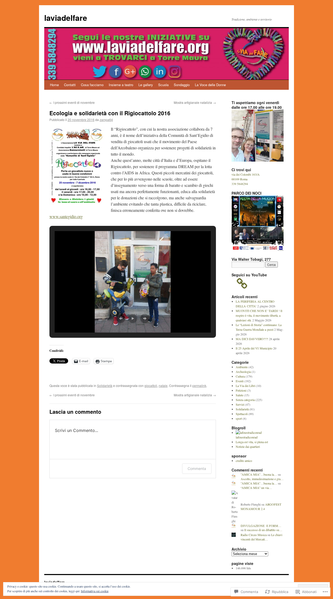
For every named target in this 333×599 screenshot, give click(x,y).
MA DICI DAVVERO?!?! (252, 339)
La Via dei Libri (245, 386)
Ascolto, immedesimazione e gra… (262, 479)
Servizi (240, 404)
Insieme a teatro (121, 84)
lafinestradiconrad (247, 437)
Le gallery (145, 84)
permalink (199, 385)
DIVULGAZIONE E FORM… (261, 526)
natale (163, 385)
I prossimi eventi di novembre (72, 102)
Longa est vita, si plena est (252, 442)
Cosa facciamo (92, 84)
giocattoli (150, 385)
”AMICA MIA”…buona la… (259, 474)
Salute (239, 395)
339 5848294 (240, 184)
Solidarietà (104, 385)
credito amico (244, 460)
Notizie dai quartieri (248, 446)
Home (54, 84)
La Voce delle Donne (210, 84)
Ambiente (242, 367)
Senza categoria (245, 400)
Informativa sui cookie (94, 591)
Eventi (240, 381)
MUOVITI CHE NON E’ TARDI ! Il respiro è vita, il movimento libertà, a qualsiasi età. (259, 315)
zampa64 (106, 119)
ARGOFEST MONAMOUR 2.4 (261, 506)
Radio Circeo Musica (254, 535)
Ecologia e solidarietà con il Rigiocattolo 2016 (109, 113)
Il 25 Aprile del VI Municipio (254, 348)
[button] (120, 318)
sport (239, 418)
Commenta (197, 468)
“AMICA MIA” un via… (256, 488)
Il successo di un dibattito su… (263, 530)
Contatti (70, 84)
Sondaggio (182, 84)
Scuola (163, 84)
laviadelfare (65, 17)
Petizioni (241, 390)
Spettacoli (242, 414)
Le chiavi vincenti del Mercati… (261, 537)
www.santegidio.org (66, 216)
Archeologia (243, 371)
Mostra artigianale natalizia (195, 102)
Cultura (240, 376)
